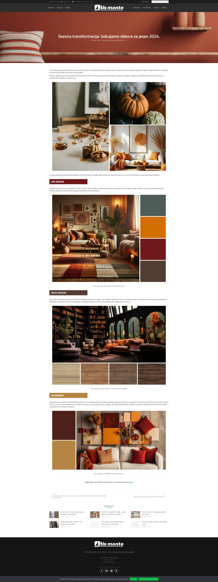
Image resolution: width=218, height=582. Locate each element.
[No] (216, 579)
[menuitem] (51, 7)
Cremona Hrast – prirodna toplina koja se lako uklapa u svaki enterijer (72, 513)
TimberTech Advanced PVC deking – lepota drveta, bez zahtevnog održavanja (113, 513)
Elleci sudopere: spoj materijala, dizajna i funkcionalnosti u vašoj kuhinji (112, 523)
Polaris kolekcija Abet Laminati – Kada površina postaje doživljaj (71, 523)
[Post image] (54, 514)
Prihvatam (133, 579)
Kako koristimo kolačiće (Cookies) (148, 579)
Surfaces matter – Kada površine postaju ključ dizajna (154, 513)
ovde (131, 482)
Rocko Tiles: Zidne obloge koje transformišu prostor (154, 523)
